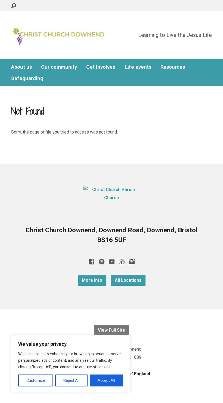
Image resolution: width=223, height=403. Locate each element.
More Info (92, 280)
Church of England (131, 373)
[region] (71, 363)
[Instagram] (132, 261)
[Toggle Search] (13, 5)
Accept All (106, 380)
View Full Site (111, 330)
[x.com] (101, 261)
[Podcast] (122, 261)
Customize (35, 380)
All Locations (128, 280)
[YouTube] (111, 261)
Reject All (71, 380)
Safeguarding (27, 78)
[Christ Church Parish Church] (111, 197)
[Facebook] (91, 261)
